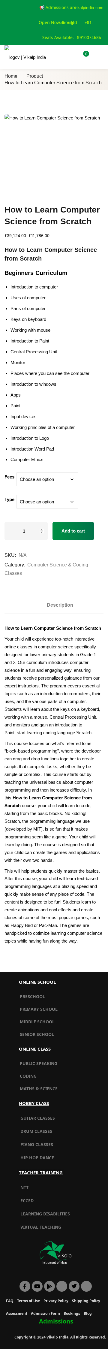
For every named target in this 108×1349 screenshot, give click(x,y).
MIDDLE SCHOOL (37, 1022)
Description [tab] (60, 605)
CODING (28, 1076)
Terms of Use (28, 1300)
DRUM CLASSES (36, 1131)
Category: (14, 564)
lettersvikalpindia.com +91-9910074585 (81, 22)
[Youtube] (37, 1286)
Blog (88, 1313)
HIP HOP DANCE (37, 1157)
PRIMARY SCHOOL (39, 1009)
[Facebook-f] (25, 1286)
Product (34, 76)
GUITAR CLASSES (37, 1118)
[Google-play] (49, 1286)
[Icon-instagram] (86, 1286)
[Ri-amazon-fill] (61, 1286)
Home (10, 76)
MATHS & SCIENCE (39, 1088)
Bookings (72, 1313)
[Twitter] (74, 1286)
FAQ (10, 1300)
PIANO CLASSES (36, 1144)
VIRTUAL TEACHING (40, 1227)
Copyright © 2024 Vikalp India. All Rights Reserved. (60, 1337)
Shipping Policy (86, 1300)
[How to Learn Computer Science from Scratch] (54, 154)
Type (9, 499)
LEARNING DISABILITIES (45, 1214)
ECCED (27, 1200)
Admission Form (45, 1313)
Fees (9, 476)
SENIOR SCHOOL (37, 1034)
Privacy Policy (56, 1300)
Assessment (16, 1313)
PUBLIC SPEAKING (38, 1063)
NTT (24, 1187)
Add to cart (73, 530)
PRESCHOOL (32, 996)
